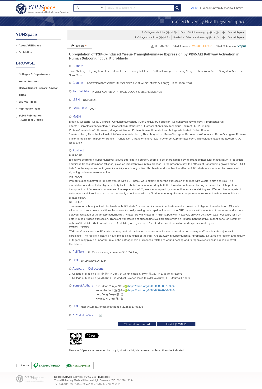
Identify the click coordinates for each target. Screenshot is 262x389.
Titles (22, 94)
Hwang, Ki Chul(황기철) (110, 298)
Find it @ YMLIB (176, 324)
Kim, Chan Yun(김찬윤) (110, 285)
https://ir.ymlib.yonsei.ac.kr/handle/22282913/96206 (112, 306)
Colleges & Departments (34, 74)
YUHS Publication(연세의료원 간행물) (31, 117)
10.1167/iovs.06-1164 (94, 260)
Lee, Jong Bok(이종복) (109, 294)
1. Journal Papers (235, 32)
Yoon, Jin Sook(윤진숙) (110, 290)
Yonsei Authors (29, 81)
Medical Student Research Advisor (38, 87)
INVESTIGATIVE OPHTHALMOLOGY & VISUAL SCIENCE (127, 91)
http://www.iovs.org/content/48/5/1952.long (112, 252)
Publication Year (29, 108)
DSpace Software (63, 377)
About (194, 7)
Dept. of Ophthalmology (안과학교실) (199, 32)
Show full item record (137, 324)
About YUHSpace (30, 45)
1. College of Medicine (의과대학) (159, 32)
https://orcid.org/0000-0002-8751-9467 (151, 290)
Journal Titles (28, 101)
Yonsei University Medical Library (223, 7)
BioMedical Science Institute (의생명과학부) (196, 37)
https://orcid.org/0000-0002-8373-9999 (151, 285)
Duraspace (104, 377)
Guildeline (25, 52)
